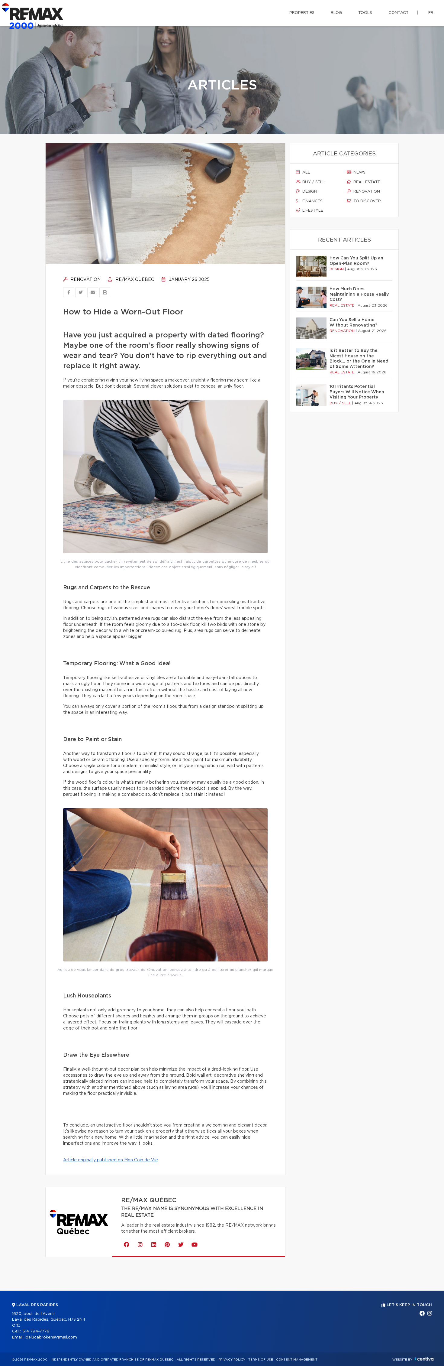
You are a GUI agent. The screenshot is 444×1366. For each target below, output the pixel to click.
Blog (336, 13)
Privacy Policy (231, 1359)
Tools (365, 13)
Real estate (366, 182)
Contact (398, 13)
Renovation (85, 280)
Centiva (424, 1359)
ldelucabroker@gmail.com (51, 1337)
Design (309, 192)
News (358, 172)
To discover (366, 201)
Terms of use (260, 1359)
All (305, 172)
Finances (312, 201)
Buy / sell (313, 182)
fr (430, 13)
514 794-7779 (36, 1331)
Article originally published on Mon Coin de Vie (110, 1160)
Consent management (296, 1359)
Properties (301, 13)
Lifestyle (312, 211)
